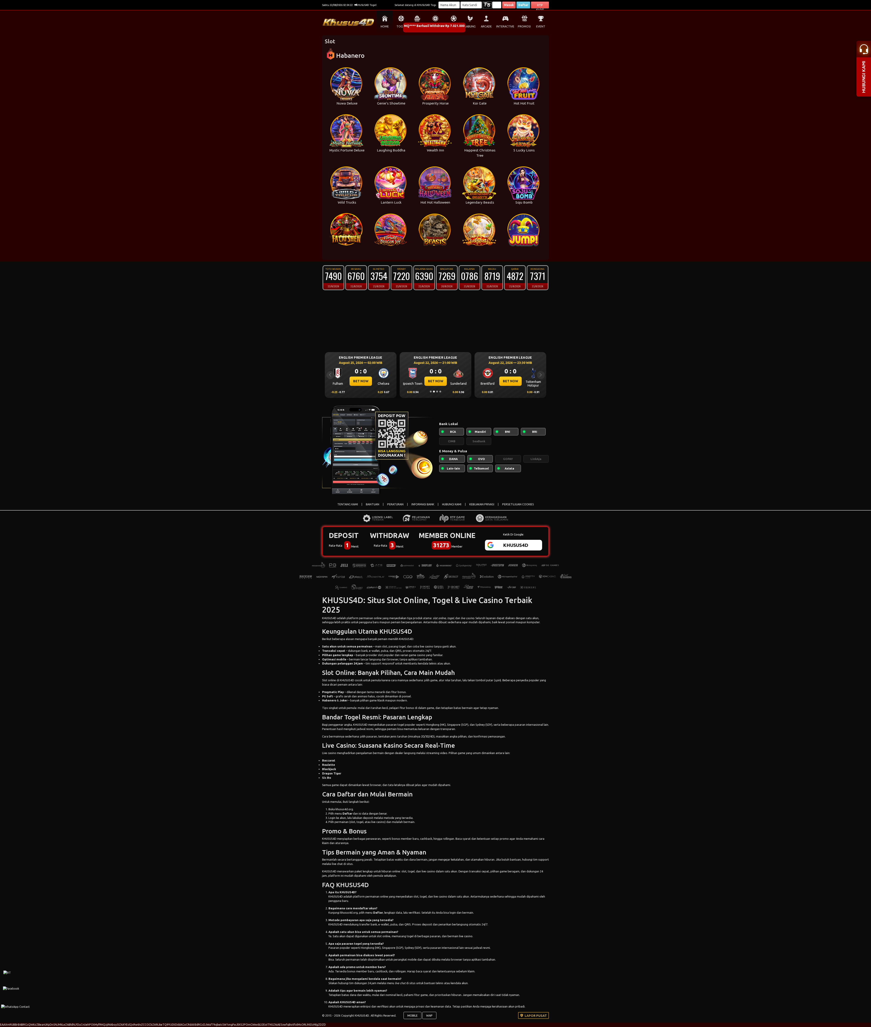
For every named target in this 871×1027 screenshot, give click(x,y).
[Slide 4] (440, 391)
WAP (429, 1015)
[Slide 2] (434, 391)
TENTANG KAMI (347, 504)
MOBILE (412, 1015)
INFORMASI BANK (422, 504)
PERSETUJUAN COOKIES (518, 504)
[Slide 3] (437, 391)
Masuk (509, 5)
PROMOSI (524, 26)
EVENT (540, 26)
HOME (385, 26)
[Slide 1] (431, 391)
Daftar (523, 5)
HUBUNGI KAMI (451, 504)
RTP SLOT (540, 5)
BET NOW (360, 381)
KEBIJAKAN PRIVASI (481, 504)
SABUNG (470, 26)
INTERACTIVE (505, 26)
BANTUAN (372, 504)
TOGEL (401, 26)
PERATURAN (395, 504)
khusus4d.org (344, 809)
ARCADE (486, 26)
